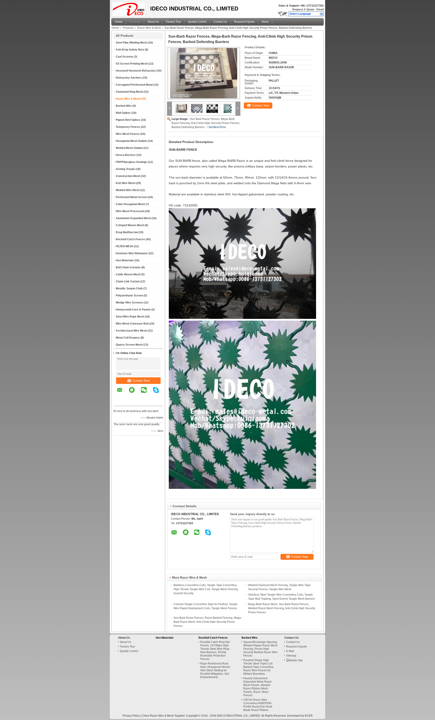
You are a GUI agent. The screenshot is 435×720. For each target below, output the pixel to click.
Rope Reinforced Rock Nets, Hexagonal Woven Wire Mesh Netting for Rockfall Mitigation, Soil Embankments (215, 670)
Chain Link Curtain (128, 281)
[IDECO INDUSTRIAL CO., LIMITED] (322, 14)
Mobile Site (296, 660)
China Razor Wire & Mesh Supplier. (164, 715)
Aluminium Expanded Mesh (133, 218)
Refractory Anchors (129, 77)
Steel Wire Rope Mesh (130, 316)
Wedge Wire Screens (129, 302)
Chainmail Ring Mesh (129, 91)
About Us (153, 21)
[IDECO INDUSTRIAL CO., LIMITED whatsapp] (134, 393)
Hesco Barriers (126, 155)
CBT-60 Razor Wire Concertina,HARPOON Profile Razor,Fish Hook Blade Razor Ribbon (257, 705)
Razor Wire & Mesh (149, 27)
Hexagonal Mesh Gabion (131, 141)
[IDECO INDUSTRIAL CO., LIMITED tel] (120, 402)
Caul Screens (124, 56)
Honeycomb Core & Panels (133, 309)
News (265, 21)
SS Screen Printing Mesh (132, 63)
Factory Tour (173, 21)
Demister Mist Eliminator (132, 253)
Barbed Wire (124, 105)
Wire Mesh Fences (128, 134)
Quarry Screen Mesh (129, 344)
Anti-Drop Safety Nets (130, 49)
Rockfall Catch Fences (130, 239)
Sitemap (291, 655)
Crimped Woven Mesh (130, 225)
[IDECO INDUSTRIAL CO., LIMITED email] (122, 393)
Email (320, 9)
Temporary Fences (128, 126)
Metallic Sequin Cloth (129, 288)
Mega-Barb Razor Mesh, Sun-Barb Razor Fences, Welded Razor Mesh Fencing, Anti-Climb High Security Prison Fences (281, 608)
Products (135, 21)
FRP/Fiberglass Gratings (131, 162)
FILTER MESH (124, 246)
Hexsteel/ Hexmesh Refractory (136, 70)
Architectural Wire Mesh (131, 330)
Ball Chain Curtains (128, 267)
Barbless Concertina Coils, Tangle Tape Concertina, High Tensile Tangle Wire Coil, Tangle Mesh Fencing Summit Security (206, 589)
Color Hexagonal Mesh (130, 204)
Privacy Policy (131, 715)
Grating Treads (125, 169)
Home (119, 21)
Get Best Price (217, 127)
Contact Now (141, 380)
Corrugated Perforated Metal (134, 84)
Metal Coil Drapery (128, 337)
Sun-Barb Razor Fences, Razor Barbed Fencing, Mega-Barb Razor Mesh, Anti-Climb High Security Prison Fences (208, 622)
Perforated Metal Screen (131, 197)
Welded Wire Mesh (128, 190)
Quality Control (197, 21)
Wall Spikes (123, 112)
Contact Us (220, 21)
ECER (309, 715)
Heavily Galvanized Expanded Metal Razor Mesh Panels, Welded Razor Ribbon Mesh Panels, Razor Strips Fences (257, 687)
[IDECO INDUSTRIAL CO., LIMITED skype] (158, 393)
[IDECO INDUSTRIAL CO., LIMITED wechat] (146, 393)
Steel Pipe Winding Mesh (131, 42)
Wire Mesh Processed (130, 211)
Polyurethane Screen (129, 295)
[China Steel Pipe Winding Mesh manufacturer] (129, 8)
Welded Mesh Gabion (129, 148)
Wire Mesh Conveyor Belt (132, 323)
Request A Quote (303, 9)
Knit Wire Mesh (125, 183)
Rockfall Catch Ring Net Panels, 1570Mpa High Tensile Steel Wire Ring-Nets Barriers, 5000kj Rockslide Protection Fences (215, 650)
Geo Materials (125, 260)
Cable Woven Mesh (128, 274)
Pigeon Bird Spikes (128, 119)
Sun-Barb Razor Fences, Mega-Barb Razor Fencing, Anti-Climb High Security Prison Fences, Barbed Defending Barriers (206, 123)
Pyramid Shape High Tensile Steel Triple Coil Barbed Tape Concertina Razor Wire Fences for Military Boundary (258, 667)
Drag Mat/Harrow (127, 232)
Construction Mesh (128, 176)
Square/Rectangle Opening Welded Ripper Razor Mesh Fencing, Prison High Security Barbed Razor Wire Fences (260, 648)
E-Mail (290, 651)
